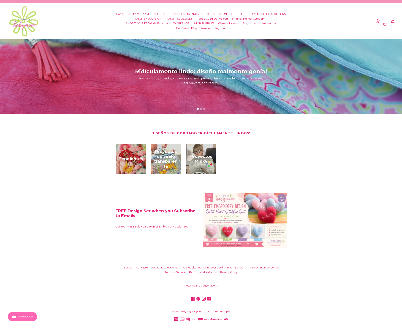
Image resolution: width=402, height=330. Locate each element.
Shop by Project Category (248, 18)
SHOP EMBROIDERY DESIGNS (266, 14)
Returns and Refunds (202, 272)
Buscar (128, 267)
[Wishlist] (338, 24)
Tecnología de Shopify (218, 311)
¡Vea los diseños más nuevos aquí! (202, 267)
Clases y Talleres (228, 23)
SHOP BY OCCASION (148, 18)
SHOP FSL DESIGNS (180, 18)
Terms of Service (175, 272)
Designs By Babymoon (191, 311)
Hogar (120, 14)
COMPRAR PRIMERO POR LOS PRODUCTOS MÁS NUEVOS (165, 14)
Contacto (142, 267)
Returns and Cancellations (201, 285)
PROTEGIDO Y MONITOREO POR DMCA (253, 267)
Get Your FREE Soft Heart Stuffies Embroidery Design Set (151, 226)
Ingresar (220, 28)
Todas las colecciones (165, 267)
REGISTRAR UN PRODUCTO (225, 14)
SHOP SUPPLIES (204, 23)
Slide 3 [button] (204, 109)
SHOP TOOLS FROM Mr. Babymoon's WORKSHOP (158, 23)
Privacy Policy (228, 272)
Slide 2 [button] (201, 109)
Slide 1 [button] (198, 109)
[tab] (198, 109)
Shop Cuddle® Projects (213, 18)
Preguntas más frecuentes (259, 23)
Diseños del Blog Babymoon (194, 28)
